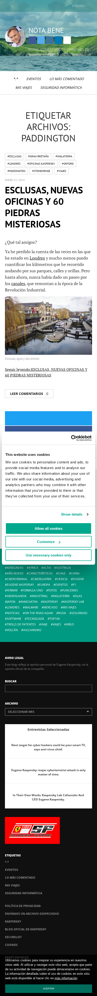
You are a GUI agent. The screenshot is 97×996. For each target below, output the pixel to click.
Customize (46, 542)
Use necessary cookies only (48, 555)
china (75, 573)
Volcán (12, 630)
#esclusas (14, 156)
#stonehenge (41, 171)
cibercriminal (17, 579)
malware (31, 607)
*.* (15, 79)
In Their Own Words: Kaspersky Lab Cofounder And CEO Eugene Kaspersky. (48, 797)
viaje (44, 624)
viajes (57, 624)
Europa (44, 585)
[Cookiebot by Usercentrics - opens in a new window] (71, 438)
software (14, 619)
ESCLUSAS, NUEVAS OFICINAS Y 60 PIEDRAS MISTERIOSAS (44, 207)
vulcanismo (32, 630)
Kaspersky (13, 921)
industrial (40, 596)
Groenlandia (17, 596)
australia (63, 568)
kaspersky (50, 602)
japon (11, 602)
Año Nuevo (15, 573)
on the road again (39, 613)
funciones (70, 590)
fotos (52, 590)
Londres (37, 258)
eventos (61, 585)
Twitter (41, 40)
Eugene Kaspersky (20, 585)
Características (40, 573)
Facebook (32, 40)
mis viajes (70, 607)
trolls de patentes (21, 624)
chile (62, 573)
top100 (54, 619)
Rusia (62, 613)
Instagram (49, 40)
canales (18, 283)
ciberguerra (42, 579)
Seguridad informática (61, 87)
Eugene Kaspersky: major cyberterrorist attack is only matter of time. (48, 772)
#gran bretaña (38, 156)
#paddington (16, 171)
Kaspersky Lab (73, 602)
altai (47, 568)
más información (66, 978)
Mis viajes (23, 87)
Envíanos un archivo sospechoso (32, 914)
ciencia (62, 579)
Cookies (11, 945)
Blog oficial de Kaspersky (25, 929)
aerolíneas (15, 568)
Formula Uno (33, 590)
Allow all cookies (48, 528)
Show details (71, 514)
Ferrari (12, 590)
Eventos (33, 79)
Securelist (13, 937)
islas (78, 596)
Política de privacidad (23, 906)
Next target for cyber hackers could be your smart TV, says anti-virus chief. (48, 747)
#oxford (68, 163)
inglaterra (61, 596)
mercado (50, 607)
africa (33, 568)
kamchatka (29, 602)
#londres (14, 163)
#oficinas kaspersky (41, 163)
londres (13, 607)
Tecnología (35, 619)
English (78, 6)
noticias (13, 613)
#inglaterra (64, 156)
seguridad (79, 613)
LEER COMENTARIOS (29, 393)
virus (70, 624)
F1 (74, 585)
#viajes (61, 171)
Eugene (78, 579)
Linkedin (58, 40)
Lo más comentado (66, 79)
